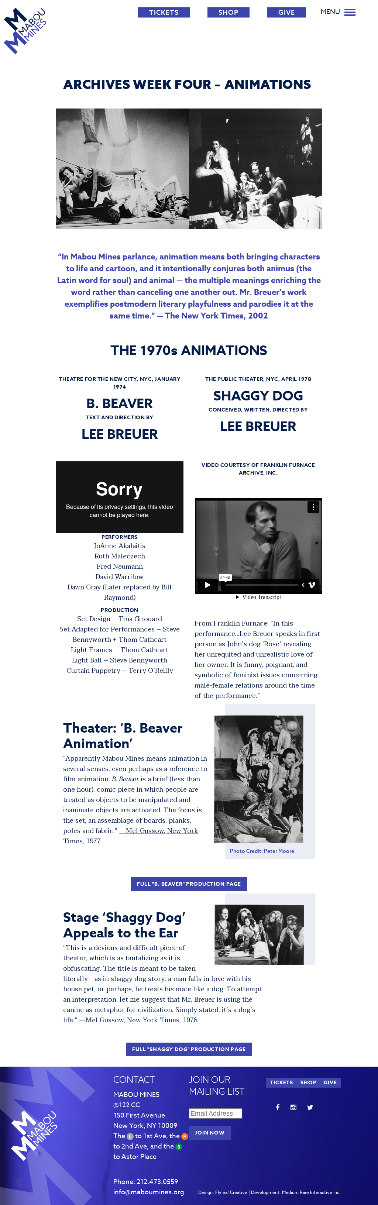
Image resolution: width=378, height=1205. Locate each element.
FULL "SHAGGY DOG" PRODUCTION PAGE (189, 1049)
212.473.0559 (157, 1182)
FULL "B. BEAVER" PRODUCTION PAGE (189, 884)
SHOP (228, 12)
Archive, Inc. (277, 469)
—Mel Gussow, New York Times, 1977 (130, 836)
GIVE (286, 12)
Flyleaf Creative (231, 1192)
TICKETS (164, 12)
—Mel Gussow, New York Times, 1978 (138, 1020)
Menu (330, 12)
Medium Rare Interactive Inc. (311, 1192)
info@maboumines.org (148, 1192)
